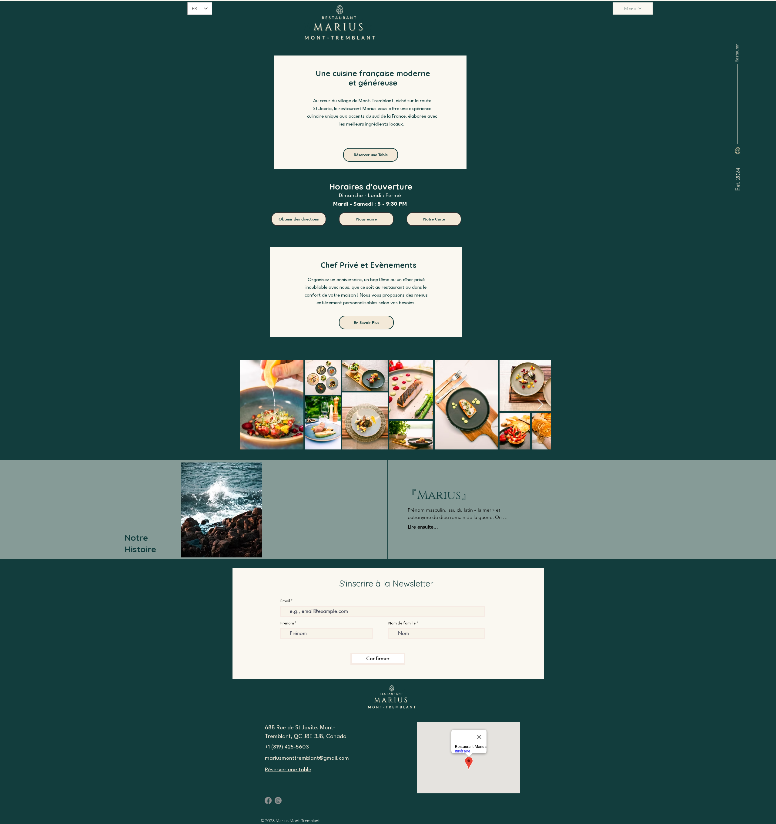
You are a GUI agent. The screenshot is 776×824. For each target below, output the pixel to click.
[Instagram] (278, 800)
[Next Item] (540, 405)
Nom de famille (402, 623)
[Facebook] (268, 800)
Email (285, 601)
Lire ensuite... (423, 527)
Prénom (287, 623)
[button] (633, 8)
